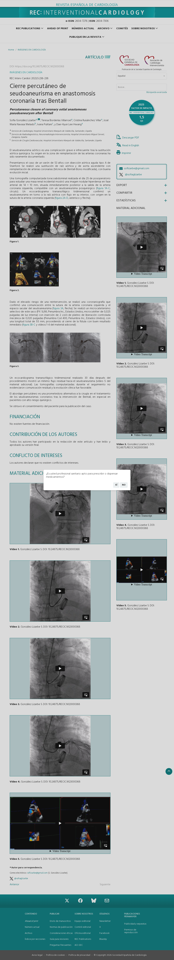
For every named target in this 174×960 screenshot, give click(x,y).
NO (124, 485)
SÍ (116, 485)
